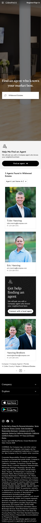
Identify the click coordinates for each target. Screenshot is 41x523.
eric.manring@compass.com (17, 268)
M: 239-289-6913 (13, 271)
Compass (5, 364)
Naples (18, 366)
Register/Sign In (33, 3)
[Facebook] (8, 420)
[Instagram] (4, 420)
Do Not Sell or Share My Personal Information (18, 426)
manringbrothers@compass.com (18, 355)
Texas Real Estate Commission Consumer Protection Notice (19, 510)
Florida (26, 364)
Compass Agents (16, 364)
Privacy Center (15, 428)
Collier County (9, 366)
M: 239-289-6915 (12, 226)
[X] (13, 420)
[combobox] (20, 95)
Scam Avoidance (27, 428)
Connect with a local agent (20, 311)
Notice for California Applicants (20, 433)
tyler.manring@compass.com (17, 223)
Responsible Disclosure (10, 431)
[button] (2, 2)
